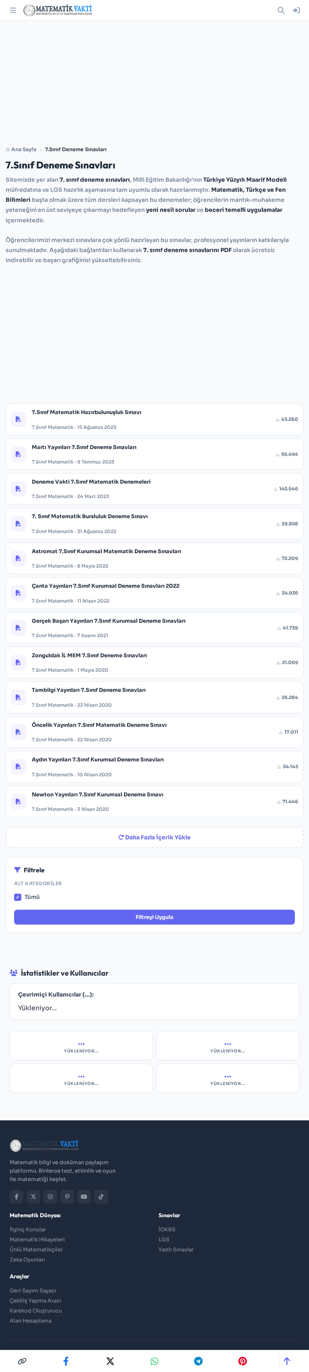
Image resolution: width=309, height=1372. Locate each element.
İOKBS (167, 1229)
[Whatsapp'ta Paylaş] (154, 1361)
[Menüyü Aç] (13, 10)
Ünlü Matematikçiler (36, 1249)
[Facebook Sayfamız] (16, 1197)
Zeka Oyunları (27, 1259)
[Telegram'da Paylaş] (198, 1361)
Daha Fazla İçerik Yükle (157, 837)
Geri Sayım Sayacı (33, 1290)
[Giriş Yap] (296, 10)
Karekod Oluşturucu (36, 1310)
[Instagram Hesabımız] (50, 1197)
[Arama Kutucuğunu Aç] (281, 10)
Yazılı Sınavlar (176, 1249)
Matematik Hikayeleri (37, 1239)
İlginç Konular (28, 1229)
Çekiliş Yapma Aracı (35, 1300)
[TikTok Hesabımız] (101, 1197)
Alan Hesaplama (31, 1320)
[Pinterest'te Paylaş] (242, 1361)
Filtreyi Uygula (154, 917)
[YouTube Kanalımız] (84, 1197)
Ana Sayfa (23, 149)
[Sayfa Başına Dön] (287, 1361)
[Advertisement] (154, 80)
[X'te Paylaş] (110, 1361)
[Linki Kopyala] (22, 1361)
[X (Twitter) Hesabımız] (33, 1197)
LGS (164, 1239)
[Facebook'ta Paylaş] (66, 1361)
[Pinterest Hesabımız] (67, 1197)
